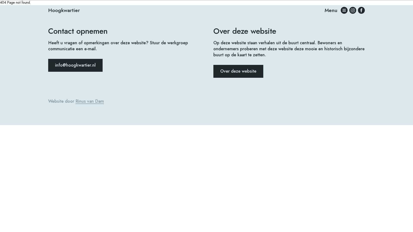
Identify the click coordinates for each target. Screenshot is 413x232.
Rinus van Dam (90, 101)
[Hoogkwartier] (361, 10)
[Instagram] (352, 10)
